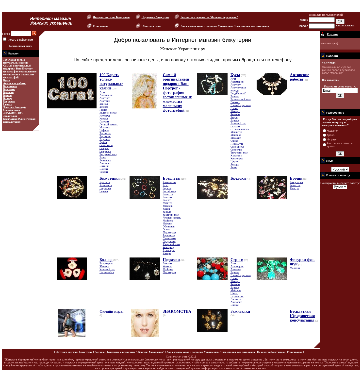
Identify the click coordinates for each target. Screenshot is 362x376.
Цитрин (104, 165)
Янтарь (234, 164)
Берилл (103, 103)
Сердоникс (169, 241)
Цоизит (103, 168)
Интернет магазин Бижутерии (111, 17)
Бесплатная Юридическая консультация (19, 120)
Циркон (234, 161)
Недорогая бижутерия (155, 17)
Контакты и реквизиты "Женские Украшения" (209, 17)
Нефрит (104, 130)
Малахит (104, 127)
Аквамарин (106, 94)
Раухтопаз (105, 133)
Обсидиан (169, 226)
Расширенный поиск (20, 46)
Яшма (233, 167)
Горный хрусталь (240, 105)
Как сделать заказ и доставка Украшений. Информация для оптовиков (225, 25)
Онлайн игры (11, 109)
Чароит (103, 171)
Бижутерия (10, 86)
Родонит (104, 139)
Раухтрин (105, 136)
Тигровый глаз (107, 154)
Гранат (103, 109)
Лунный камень (108, 124)
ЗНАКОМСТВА (13, 112)
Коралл (103, 118)
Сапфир (104, 148)
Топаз (102, 156)
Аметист (104, 97)
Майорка (235, 134)
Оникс (234, 140)
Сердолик (105, 151)
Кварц (234, 117)
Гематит (235, 102)
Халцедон (236, 155)
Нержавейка (106, 272)
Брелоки (8, 92)
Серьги (7, 104)
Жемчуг (235, 111)
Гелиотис (168, 193)
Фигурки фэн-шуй (14, 106)
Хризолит (105, 162)
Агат (102, 91)
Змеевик (235, 114)
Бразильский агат (240, 99)
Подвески (9, 101)
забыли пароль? (345, 25)
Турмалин (105, 159)
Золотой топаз (107, 112)
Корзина (100, 351)
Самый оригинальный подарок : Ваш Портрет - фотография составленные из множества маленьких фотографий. (19, 71)
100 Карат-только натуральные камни (15, 61)
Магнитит (236, 131)
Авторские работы (14, 83)
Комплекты (105, 185)
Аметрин (104, 100)
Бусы (6, 80)
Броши (7, 95)
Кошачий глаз (238, 122)
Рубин (103, 142)
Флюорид (168, 247)
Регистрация (100, 25)
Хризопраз (236, 158)
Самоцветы (106, 145)
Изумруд (104, 115)
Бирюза (103, 106)
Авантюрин (169, 182)
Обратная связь (151, 25)
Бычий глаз (169, 190)
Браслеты (9, 89)
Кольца (7, 98)
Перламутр (237, 143)
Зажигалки (10, 115)
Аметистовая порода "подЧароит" (238, 90)
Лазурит (104, 121)
